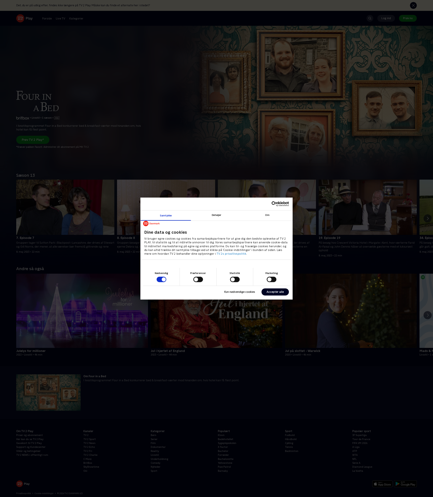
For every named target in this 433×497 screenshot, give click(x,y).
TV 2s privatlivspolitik (231, 253)
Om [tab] (267, 214)
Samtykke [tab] (166, 215)
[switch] (198, 279)
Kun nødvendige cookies (239, 291)
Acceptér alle (275, 291)
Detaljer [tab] (216, 214)
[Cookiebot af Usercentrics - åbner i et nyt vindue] (274, 203)
